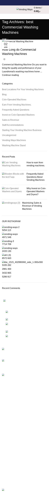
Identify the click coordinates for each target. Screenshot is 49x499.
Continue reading (10, 75)
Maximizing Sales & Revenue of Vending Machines (32, 206)
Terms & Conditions (11, 435)
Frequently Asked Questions (15, 110)
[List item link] (24, 325)
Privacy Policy (9, 425)
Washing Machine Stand (14, 145)
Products (6, 456)
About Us (6, 406)
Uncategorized (9, 135)
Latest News (8, 440)
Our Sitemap (8, 446)
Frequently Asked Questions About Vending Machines (36, 177)
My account (7, 475)
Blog (4, 94)
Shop (4, 396)
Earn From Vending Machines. (16, 105)
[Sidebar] (3, 495)
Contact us (7, 416)
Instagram (7, 464)
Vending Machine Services (15, 401)
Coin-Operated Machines (14, 45)
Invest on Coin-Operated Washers (18, 115)
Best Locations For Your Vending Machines (23, 89)
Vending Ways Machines (14, 140)
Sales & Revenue (10, 120)
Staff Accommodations (13, 125)
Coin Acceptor (9, 451)
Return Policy (8, 430)
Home (4, 39)
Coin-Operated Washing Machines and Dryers (24, 470)
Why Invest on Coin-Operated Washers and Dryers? (36, 191)
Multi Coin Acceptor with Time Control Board (23, 480)
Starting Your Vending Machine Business (22, 130)
